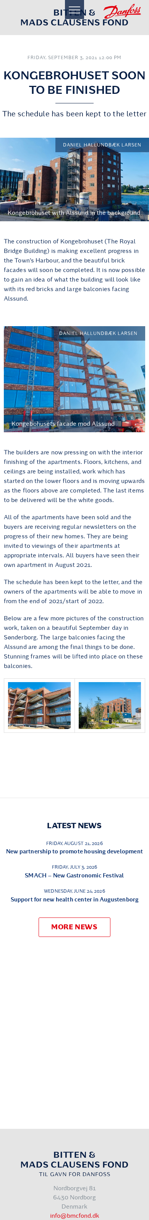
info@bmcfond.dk (74, 1215)
